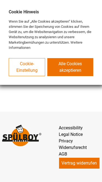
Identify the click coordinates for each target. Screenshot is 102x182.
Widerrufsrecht (73, 147)
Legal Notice (71, 134)
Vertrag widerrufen (79, 163)
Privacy (66, 141)
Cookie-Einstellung (27, 67)
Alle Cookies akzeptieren (70, 67)
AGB (63, 154)
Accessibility (71, 127)
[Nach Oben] (95, 175)
